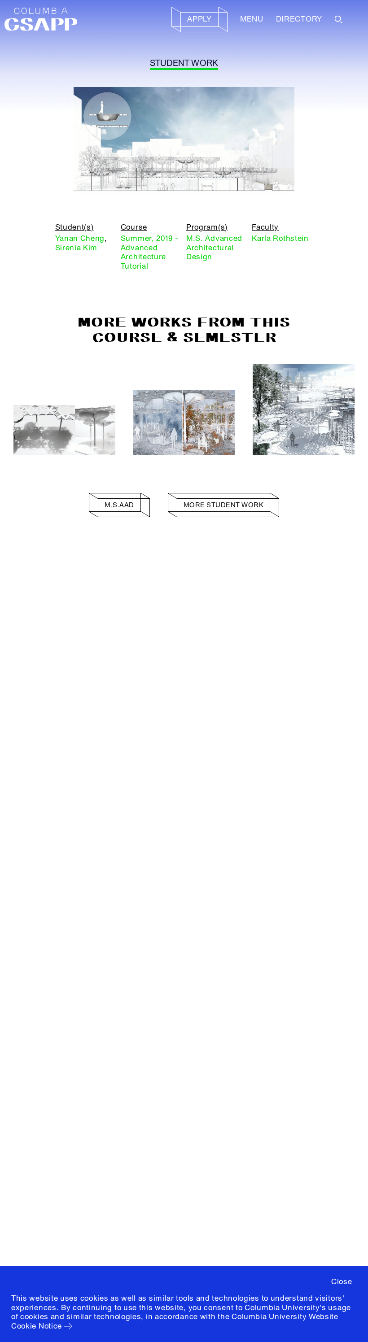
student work (184, 63)
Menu (251, 19)
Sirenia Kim (76, 248)
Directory (299, 19)
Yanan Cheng (80, 238)
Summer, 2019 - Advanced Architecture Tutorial (149, 252)
